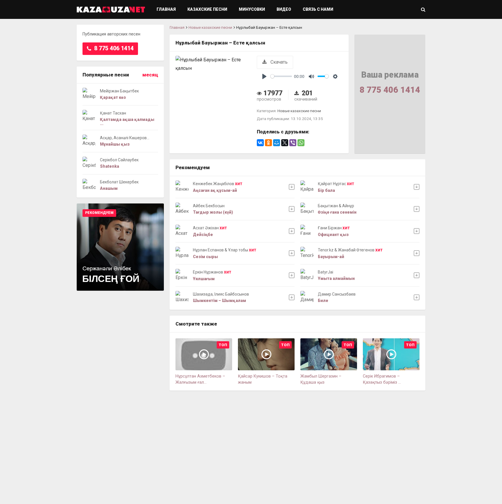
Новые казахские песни (210, 27)
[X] (284, 142)
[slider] (281, 76)
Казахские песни (207, 9)
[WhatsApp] (300, 142)
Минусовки (252, 9)
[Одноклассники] (268, 142)
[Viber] (292, 142)
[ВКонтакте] (260, 142)
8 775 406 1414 (113, 48)
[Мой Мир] (276, 142)
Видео (284, 9)
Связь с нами (318, 9)
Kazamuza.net (111, 9)
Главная (166, 9)
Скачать (278, 62)
